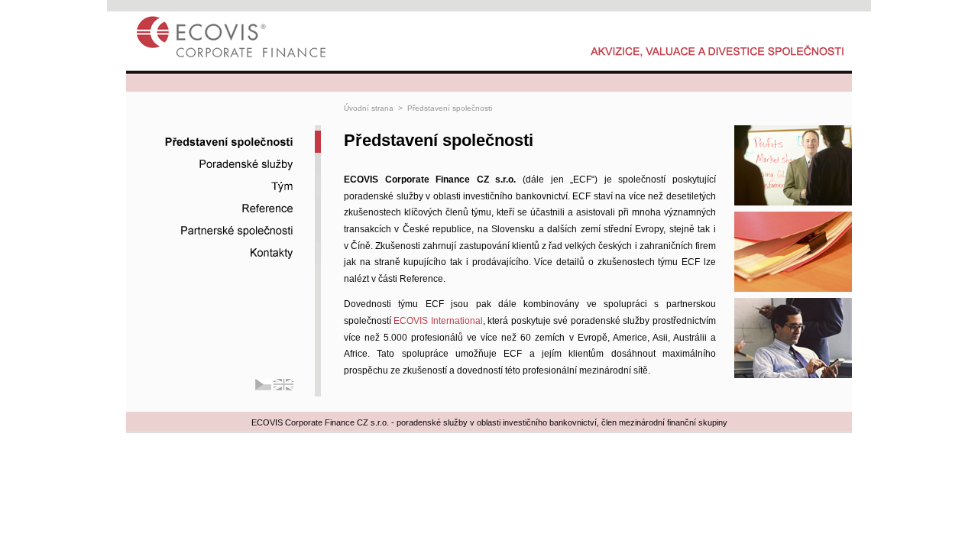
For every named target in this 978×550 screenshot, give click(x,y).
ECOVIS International (437, 320)
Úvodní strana (368, 108)
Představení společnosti (449, 108)
